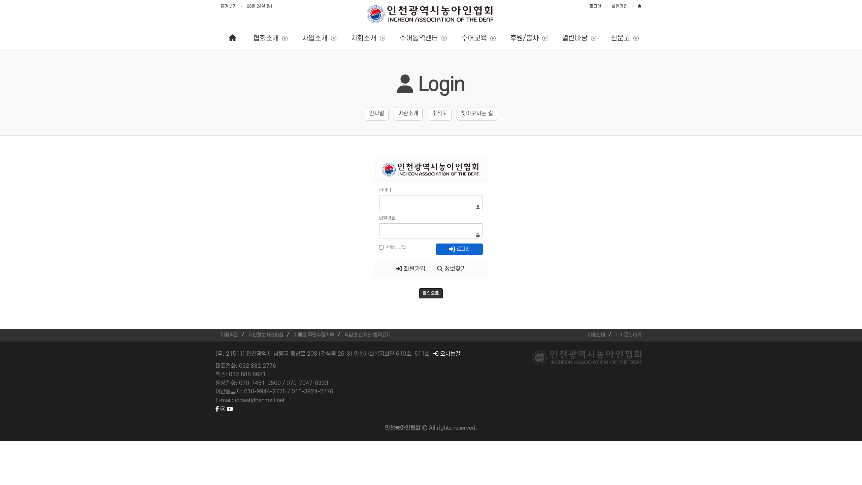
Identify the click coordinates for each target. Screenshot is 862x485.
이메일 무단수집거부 (313, 335)
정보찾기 (454, 269)
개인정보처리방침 (265, 335)
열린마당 (575, 38)
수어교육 (474, 38)
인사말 (376, 113)
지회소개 (363, 38)
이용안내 (596, 335)
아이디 (385, 190)
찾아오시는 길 (477, 113)
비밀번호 (387, 218)
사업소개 (315, 38)
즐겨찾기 (229, 6)
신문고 (620, 38)
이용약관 (229, 335)
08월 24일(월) (259, 6)
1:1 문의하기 (628, 335)
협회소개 (266, 38)
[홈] (232, 38)
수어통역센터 (419, 38)
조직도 (439, 113)
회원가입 (619, 6)
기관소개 (408, 113)
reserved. (465, 428)
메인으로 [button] (431, 293)
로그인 (595, 6)
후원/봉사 (524, 38)
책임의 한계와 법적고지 (367, 335)
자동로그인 (396, 247)
